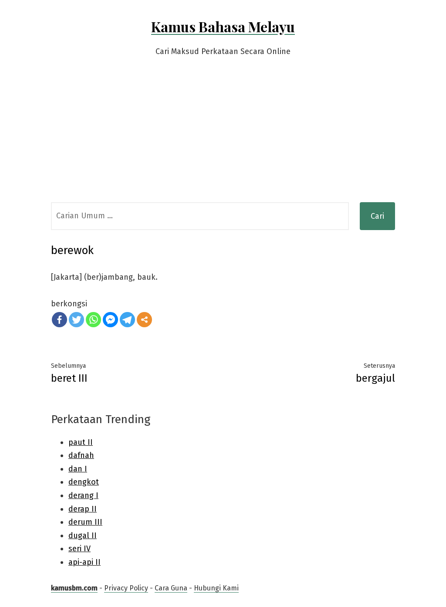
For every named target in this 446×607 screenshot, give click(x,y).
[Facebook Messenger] (110, 319)
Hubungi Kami (216, 588)
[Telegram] (127, 319)
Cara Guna (171, 588)
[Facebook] (59, 319)
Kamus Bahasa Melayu (223, 26)
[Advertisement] (223, 137)
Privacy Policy (126, 588)
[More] (144, 319)
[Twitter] (76, 319)
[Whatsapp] (93, 319)
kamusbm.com (74, 588)
